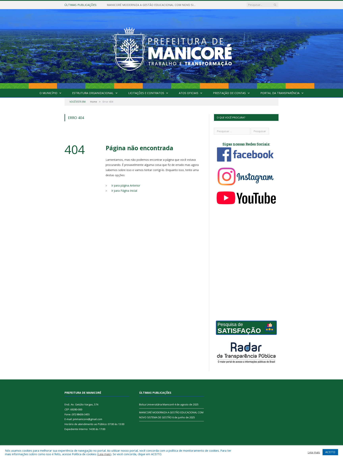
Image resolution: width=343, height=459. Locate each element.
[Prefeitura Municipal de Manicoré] (171, 48)
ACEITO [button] (330, 452)
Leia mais (104, 454)
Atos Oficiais (188, 93)
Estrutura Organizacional (93, 93)
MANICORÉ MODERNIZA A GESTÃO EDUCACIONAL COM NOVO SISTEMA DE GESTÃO (152, 5)
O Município (48, 93)
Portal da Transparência (280, 93)
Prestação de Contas (229, 93)
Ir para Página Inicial (124, 190)
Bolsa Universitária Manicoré (156, 404)
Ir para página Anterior (125, 185)
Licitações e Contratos (146, 93)
